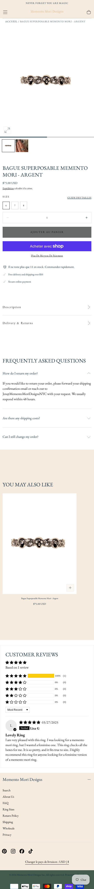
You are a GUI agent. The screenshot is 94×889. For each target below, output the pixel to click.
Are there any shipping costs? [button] (21, 418)
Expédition (8, 188)
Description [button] (12, 307)
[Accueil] (47, 12)
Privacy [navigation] (7, 835)
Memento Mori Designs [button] (22, 779)
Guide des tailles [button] (79, 197)
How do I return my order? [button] (20, 373)
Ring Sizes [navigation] (8, 809)
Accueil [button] (11, 21)
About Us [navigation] (8, 797)
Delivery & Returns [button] (18, 323)
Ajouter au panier (47, 232)
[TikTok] (31, 851)
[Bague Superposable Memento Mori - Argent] (40, 543)
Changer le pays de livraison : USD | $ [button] (47, 861)
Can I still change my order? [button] (20, 437)
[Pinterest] (4, 851)
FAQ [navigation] (6, 803)
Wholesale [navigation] (8, 828)
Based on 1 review (17, 667)
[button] (5, 12)
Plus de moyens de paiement (47, 255)
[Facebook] (22, 851)
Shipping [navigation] (8, 822)
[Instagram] (13, 851)
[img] (30, 722)
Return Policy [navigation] (11, 816)
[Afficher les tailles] (70, 587)
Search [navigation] (6, 790)
